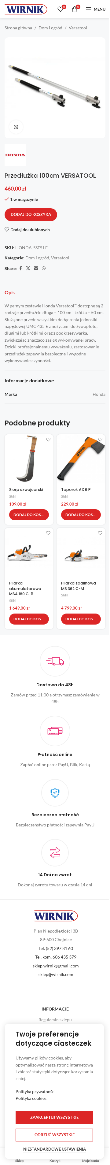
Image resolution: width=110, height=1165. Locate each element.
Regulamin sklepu (55, 1019)
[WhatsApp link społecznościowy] (43, 268)
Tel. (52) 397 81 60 (55, 948)
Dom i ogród (50, 27)
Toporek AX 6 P (76, 489)
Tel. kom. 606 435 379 (55, 956)
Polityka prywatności (36, 1091)
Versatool (78, 27)
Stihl (12, 496)
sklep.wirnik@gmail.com (56, 965)
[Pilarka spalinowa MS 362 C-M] (81, 552)
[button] (29, 514)
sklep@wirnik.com (55, 974)
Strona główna (18, 27)
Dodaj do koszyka (31, 214)
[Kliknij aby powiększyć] (16, 127)
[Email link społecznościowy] (36, 268)
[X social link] (28, 268)
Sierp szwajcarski (26, 489)
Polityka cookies (31, 1098)
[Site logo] (26, 8)
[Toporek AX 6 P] (81, 458)
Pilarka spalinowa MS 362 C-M (78, 586)
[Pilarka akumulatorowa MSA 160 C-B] (29, 552)
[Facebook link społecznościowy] (20, 268)
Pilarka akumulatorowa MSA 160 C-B (25, 588)
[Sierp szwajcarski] (29, 458)
